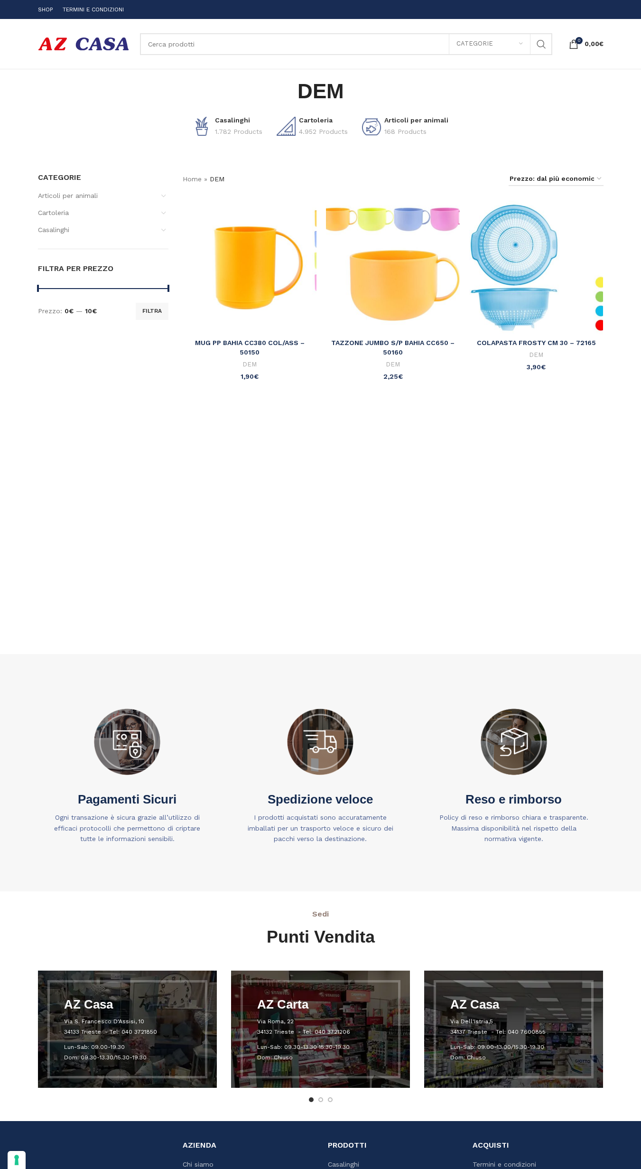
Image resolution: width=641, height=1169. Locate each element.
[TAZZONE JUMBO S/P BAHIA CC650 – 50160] (393, 267)
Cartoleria (53, 212)
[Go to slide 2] (320, 1099)
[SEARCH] (541, 44)
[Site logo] (84, 43)
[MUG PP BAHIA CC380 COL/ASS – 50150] (249, 267)
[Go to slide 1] (311, 1099)
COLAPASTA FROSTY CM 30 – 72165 (536, 342)
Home (192, 179)
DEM (249, 364)
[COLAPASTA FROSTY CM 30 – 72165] (536, 267)
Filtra (152, 311)
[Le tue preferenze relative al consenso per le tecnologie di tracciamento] (17, 1160)
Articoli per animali (68, 195)
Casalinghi (53, 230)
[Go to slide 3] (330, 1099)
